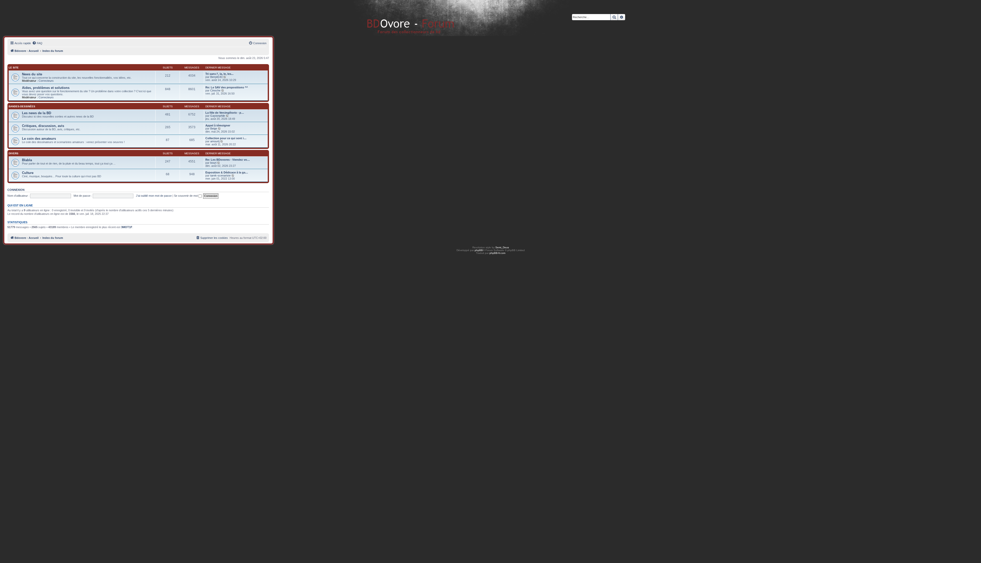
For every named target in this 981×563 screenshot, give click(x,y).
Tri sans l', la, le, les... (219, 73)
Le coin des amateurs (39, 138)
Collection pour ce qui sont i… (226, 138)
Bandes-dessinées (22, 106)
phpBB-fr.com (497, 253)
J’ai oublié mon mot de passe (154, 195)
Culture (27, 173)
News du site (32, 74)
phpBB (479, 250)
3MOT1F (126, 227)
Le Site (14, 67)
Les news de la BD (36, 113)
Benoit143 (216, 76)
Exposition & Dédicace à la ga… (226, 172)
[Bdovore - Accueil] (403, 18)
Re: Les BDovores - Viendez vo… (227, 159)
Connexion (16, 189)
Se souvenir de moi (186, 195)
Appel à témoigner (217, 125)
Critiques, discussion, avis (43, 126)
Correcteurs (46, 80)
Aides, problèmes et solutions (45, 88)
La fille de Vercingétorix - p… (224, 112)
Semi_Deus (502, 247)
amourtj (214, 141)
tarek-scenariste (220, 175)
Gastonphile (217, 115)
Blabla (27, 160)
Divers (13, 153)
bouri (213, 162)
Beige (213, 128)
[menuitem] (37, 43)
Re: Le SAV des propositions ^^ (226, 87)
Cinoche (215, 90)
